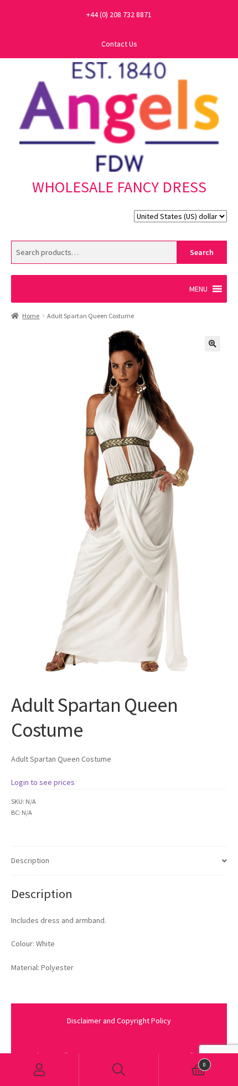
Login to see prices (43, 782)
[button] (198, 289)
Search (202, 252)
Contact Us (119, 44)
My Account (39, 1069)
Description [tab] (30, 860)
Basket (182, 1061)
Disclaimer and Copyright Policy (119, 1021)
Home (30, 316)
